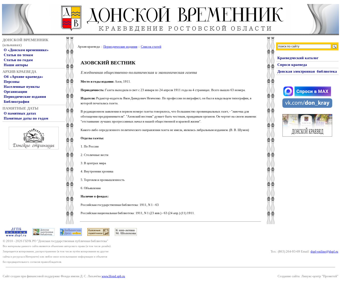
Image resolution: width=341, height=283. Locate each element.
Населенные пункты (22, 87)
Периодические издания (25, 97)
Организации (15, 92)
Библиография (16, 102)
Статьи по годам (18, 60)
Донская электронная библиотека (307, 71)
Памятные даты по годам (26, 118)
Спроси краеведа (292, 65)
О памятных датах (20, 113)
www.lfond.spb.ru (113, 276)
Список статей (151, 46)
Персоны (11, 82)
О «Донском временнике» (26, 50)
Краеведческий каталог (298, 58)
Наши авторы (16, 65)
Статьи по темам (18, 55)
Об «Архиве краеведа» (23, 77)
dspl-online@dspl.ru (324, 251)
